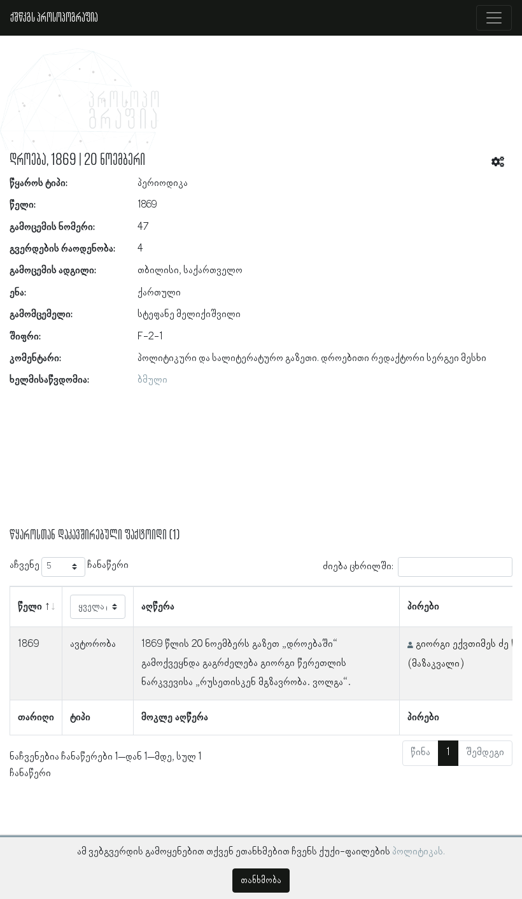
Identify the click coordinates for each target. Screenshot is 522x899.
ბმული (152, 380)
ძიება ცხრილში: (358, 566)
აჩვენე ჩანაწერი (69, 565)
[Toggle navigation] (494, 18)
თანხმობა (261, 880)
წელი (30, 606)
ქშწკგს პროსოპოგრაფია (54, 17)
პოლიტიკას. (418, 852)
